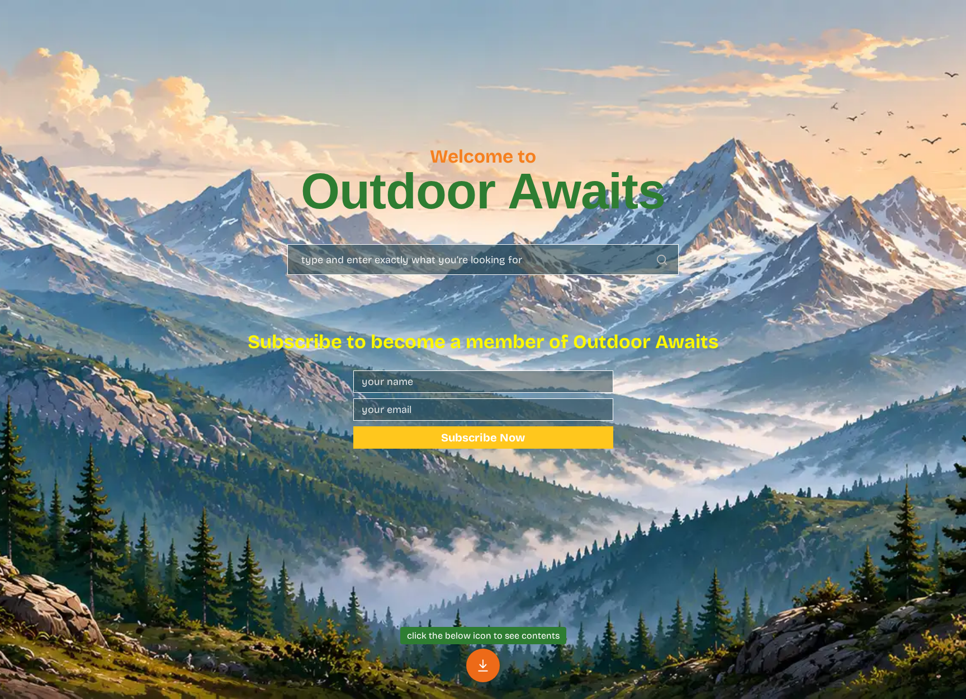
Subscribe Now (483, 437)
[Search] (662, 259)
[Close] (483, 665)
